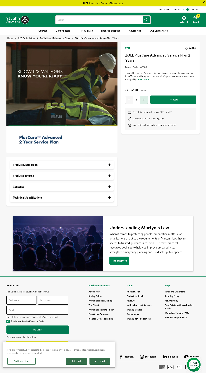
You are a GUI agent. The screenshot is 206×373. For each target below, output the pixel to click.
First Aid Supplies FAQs (176, 317)
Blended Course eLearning (101, 318)
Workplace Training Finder (101, 309)
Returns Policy (171, 300)
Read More (143, 79)
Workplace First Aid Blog (100, 300)
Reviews (131, 300)
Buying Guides (95, 296)
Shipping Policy (172, 296)
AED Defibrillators (26, 38)
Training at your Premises (139, 318)
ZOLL (127, 48)
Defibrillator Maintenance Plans (55, 38)
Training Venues (134, 309)
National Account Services (139, 305)
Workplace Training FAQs (177, 313)
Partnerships (133, 314)
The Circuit (94, 305)
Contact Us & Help (135, 296)
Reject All (76, 361)
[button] (190, 48)
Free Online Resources (99, 314)
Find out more (119, 260)
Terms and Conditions (175, 291)
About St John (133, 291)
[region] (59, 355)
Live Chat (194, 365)
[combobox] (103, 20)
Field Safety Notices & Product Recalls (179, 307)
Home (10, 38)
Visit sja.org (164, 9)
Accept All (100, 361)
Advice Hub (94, 291)
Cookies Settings (21, 361)
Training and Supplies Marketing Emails (27, 321)
